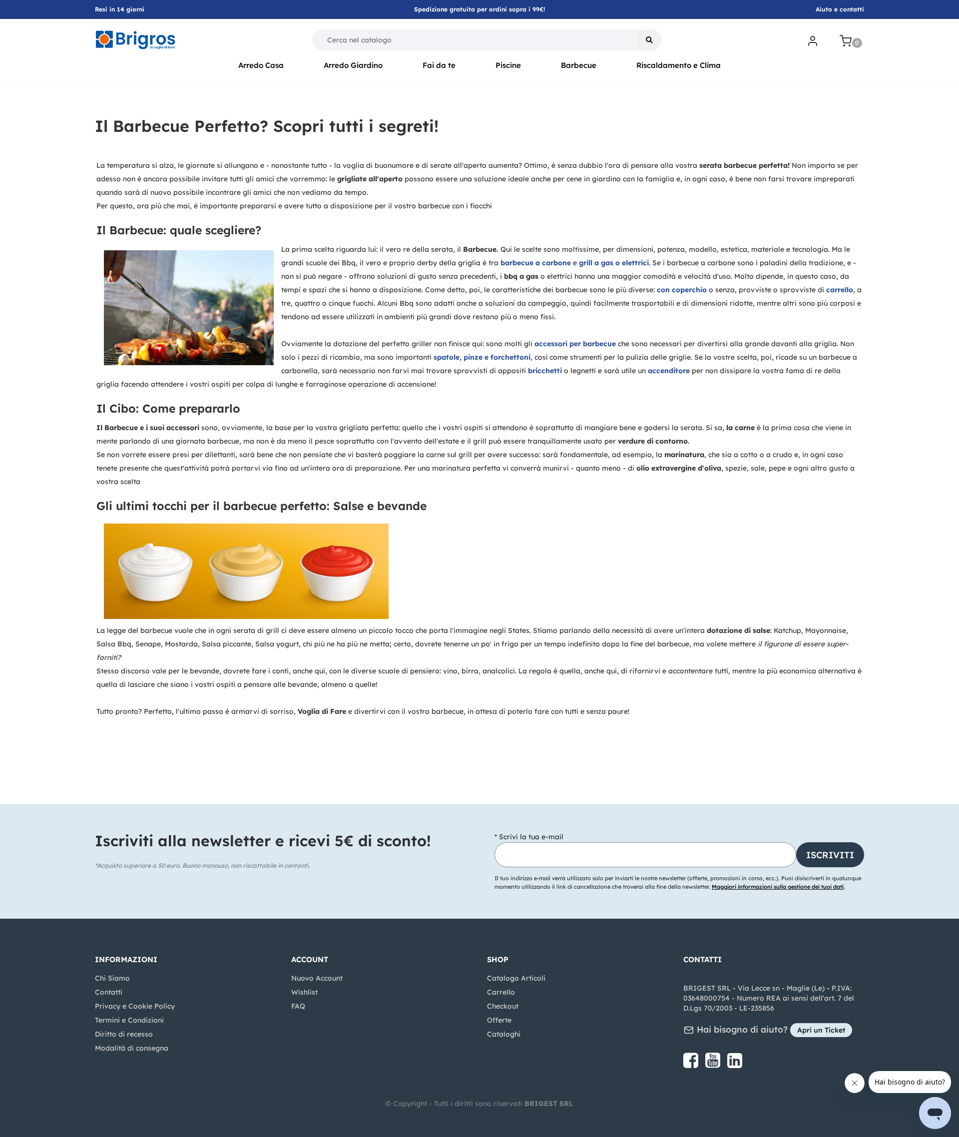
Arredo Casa (261, 65)
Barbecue (578, 65)
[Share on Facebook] (691, 1064)
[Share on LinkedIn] (734, 1064)
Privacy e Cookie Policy (135, 1006)
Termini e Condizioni (129, 1020)
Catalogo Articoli (516, 978)
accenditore (670, 370)
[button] (649, 39)
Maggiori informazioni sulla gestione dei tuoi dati (778, 886)
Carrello (501, 992)
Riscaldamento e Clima (678, 65)
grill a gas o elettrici (614, 262)
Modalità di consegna (131, 1048)
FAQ (298, 1006)
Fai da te (439, 65)
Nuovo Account (317, 978)
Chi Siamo (112, 978)
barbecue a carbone (535, 262)
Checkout (502, 1006)
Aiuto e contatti (840, 9)
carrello (839, 289)
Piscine (508, 65)
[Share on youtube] (713, 1064)
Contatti (108, 992)
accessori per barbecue (576, 343)
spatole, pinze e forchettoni (482, 357)
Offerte (499, 1020)
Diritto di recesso (124, 1034)
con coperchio (682, 289)
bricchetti (546, 370)
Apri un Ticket (821, 1030)
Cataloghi (503, 1034)
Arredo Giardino (353, 65)
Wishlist (304, 992)
